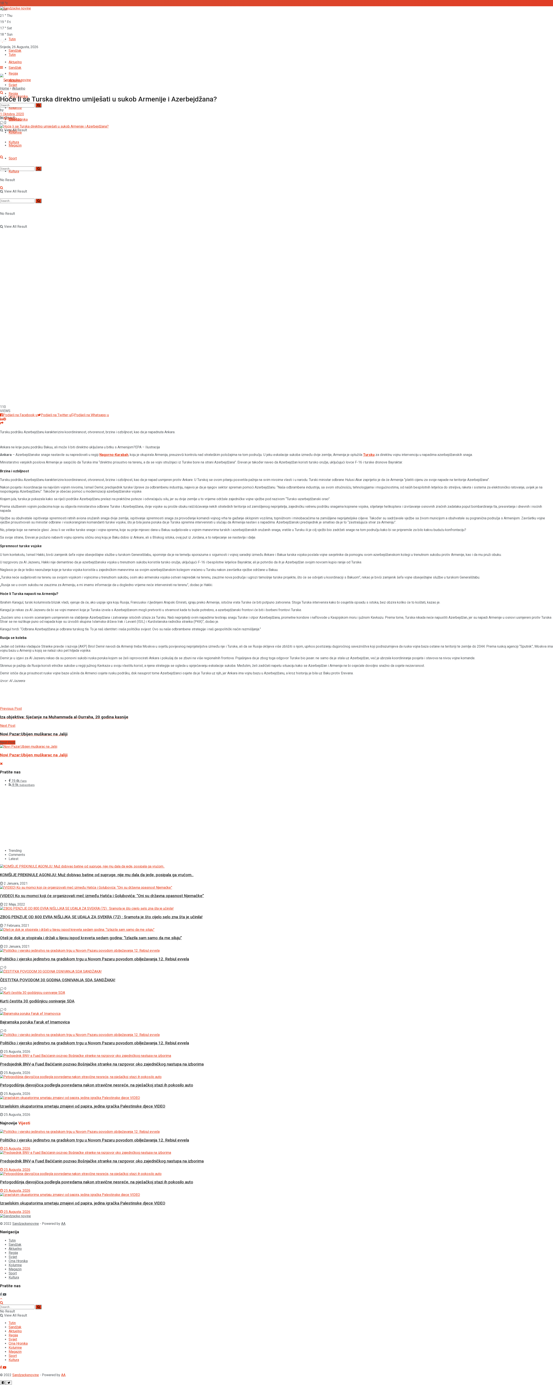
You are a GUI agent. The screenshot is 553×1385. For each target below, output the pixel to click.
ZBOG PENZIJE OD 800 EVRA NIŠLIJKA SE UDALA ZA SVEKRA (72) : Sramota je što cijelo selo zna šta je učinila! (101, 917)
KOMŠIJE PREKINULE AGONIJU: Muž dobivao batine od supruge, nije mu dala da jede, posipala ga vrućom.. (97, 875)
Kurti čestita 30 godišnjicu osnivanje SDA (37, 1001)
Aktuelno (18, 88)
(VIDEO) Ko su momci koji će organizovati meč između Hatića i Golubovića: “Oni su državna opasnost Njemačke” (102, 895)
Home (4, 88)
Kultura (14, 171)
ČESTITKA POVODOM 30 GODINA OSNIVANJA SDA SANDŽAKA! (57, 980)
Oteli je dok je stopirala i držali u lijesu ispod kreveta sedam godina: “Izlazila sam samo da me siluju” (91, 938)
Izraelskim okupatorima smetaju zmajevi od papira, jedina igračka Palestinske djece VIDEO (82, 1106)
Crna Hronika (18, 119)
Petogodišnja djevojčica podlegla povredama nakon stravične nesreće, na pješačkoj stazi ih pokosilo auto (96, 1085)
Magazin (15, 145)
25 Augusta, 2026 (16, 1148)
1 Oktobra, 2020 (12, 114)
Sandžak (15, 68)
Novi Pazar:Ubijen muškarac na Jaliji (34, 755)
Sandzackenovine (25, 1224)
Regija (13, 94)
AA (63, 1224)
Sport (13, 158)
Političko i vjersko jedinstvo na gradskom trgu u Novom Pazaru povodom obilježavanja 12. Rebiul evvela (94, 959)
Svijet (13, 1257)
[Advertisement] (78, 696)
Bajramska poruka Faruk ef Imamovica (35, 1022)
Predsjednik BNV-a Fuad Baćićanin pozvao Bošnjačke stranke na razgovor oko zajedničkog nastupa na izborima (102, 1064)
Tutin (12, 39)
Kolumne (15, 1265)
